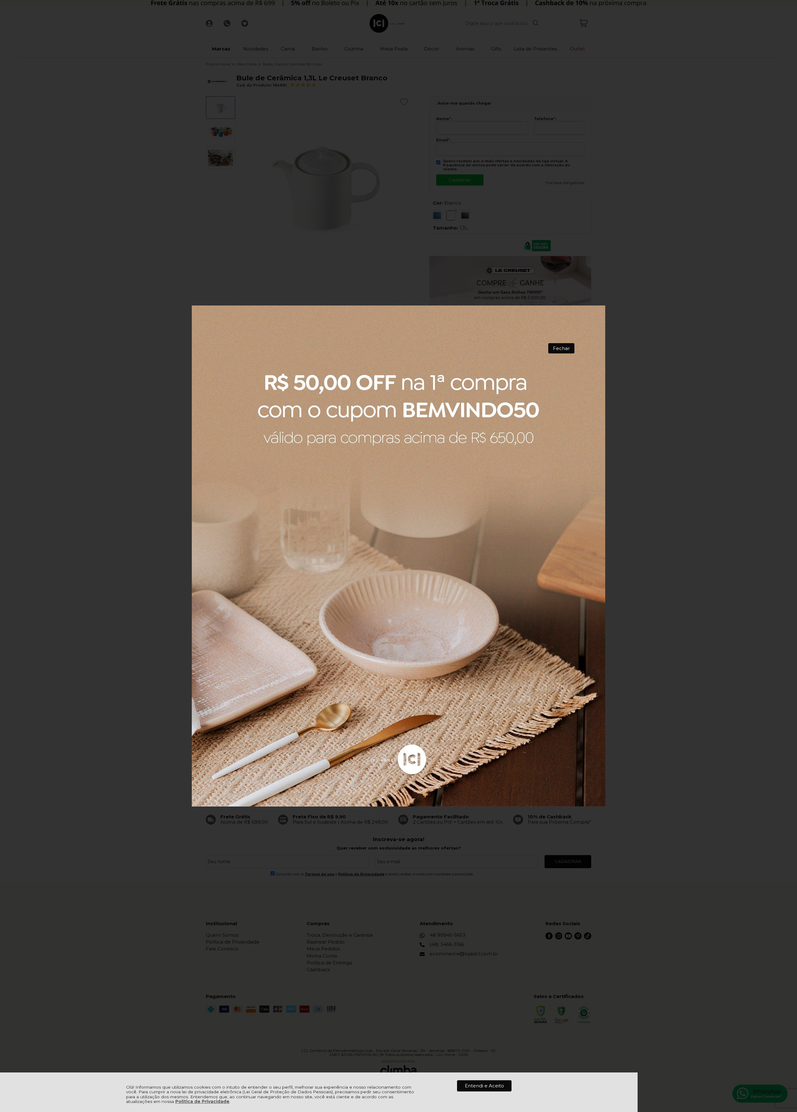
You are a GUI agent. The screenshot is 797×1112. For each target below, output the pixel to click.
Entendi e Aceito (484, 1086)
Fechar (561, 348)
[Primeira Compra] (398, 556)
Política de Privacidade (202, 1101)
